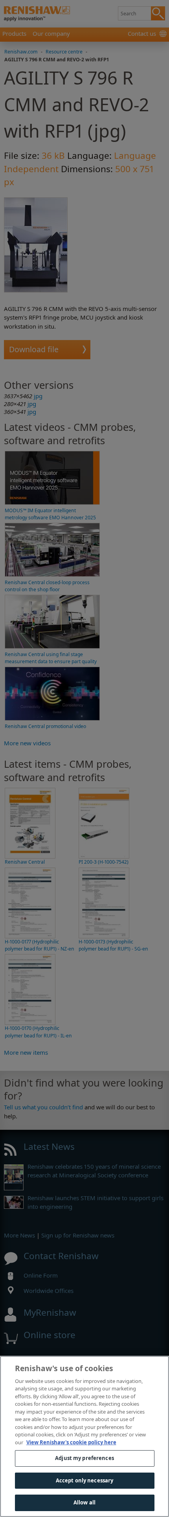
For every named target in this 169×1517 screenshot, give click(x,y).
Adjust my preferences (84, 1458)
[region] (84, 1436)
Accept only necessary (85, 1480)
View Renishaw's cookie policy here (71, 1442)
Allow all (84, 1502)
